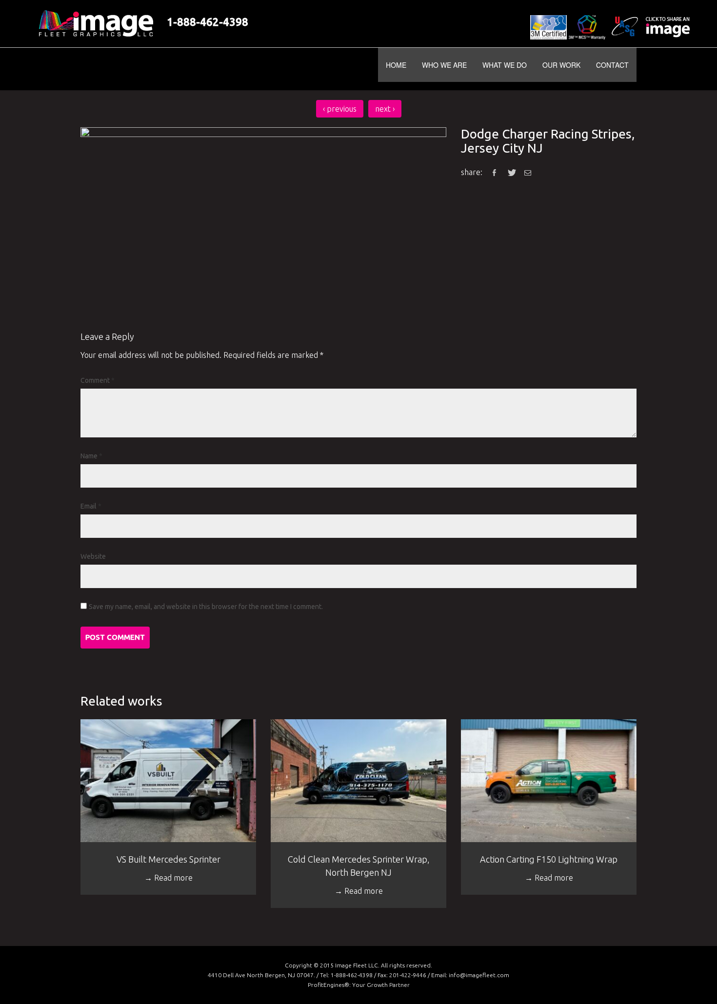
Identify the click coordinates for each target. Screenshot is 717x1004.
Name (91, 456)
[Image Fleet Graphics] (149, 69)
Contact (612, 65)
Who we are (444, 65)
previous (340, 108)
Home (396, 65)
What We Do (504, 65)
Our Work (561, 65)
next (385, 108)
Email (90, 506)
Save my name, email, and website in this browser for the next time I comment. (206, 606)
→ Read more (168, 877)
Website (93, 556)
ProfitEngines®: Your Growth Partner (359, 985)
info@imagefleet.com (479, 975)
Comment (97, 380)
